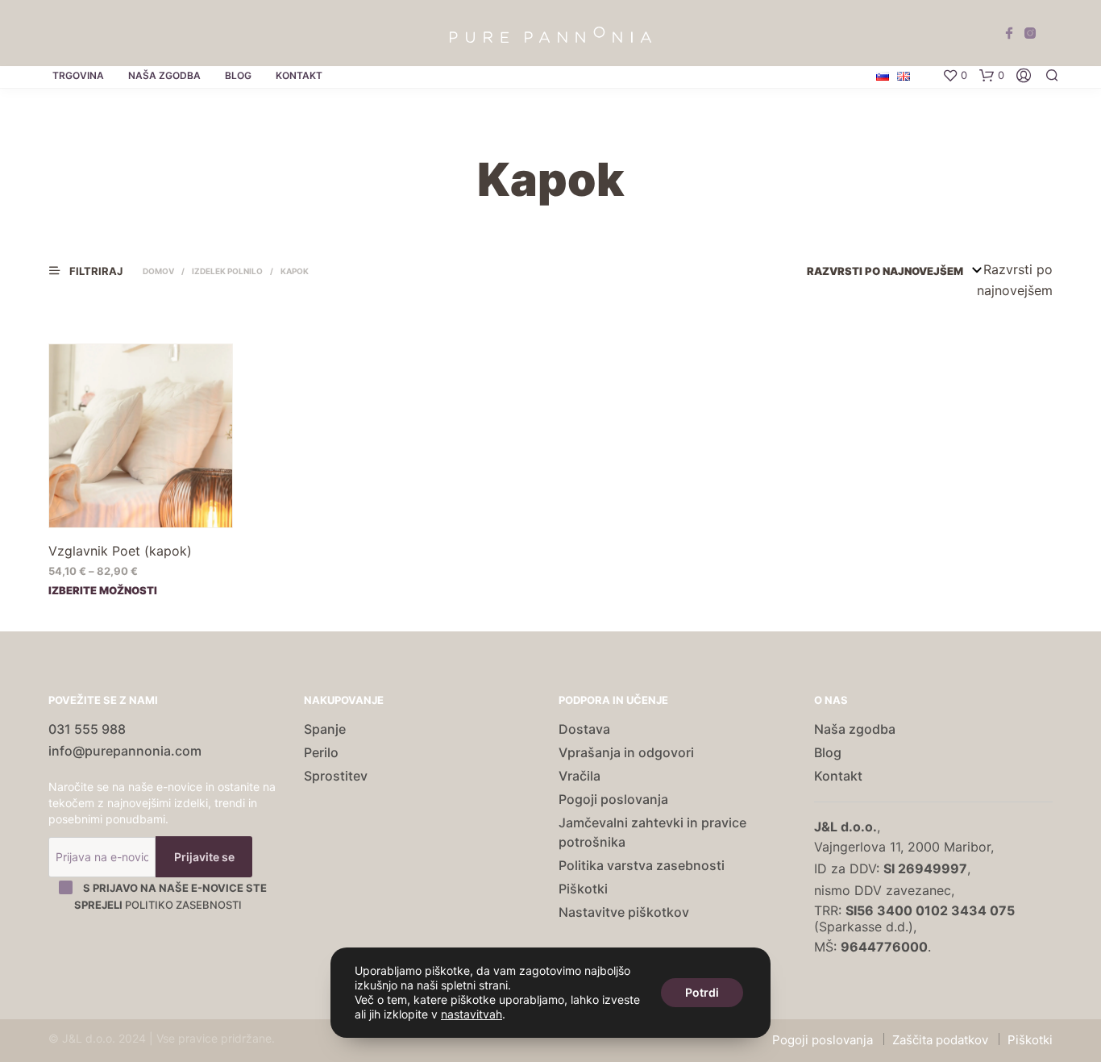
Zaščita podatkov (940, 1039)
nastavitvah (471, 1014)
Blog (238, 75)
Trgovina (78, 75)
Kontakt (299, 75)
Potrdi (702, 992)
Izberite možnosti (102, 589)
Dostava (584, 729)
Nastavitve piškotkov (624, 912)
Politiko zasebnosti (183, 904)
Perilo (321, 752)
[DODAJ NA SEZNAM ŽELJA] (141, 505)
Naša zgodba (164, 75)
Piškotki (583, 889)
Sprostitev (336, 776)
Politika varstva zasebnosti (642, 865)
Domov (158, 271)
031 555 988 (87, 729)
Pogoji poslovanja (613, 799)
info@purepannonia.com (125, 751)
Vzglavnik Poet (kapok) (120, 551)
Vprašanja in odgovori (626, 752)
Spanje (325, 729)
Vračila (579, 776)
